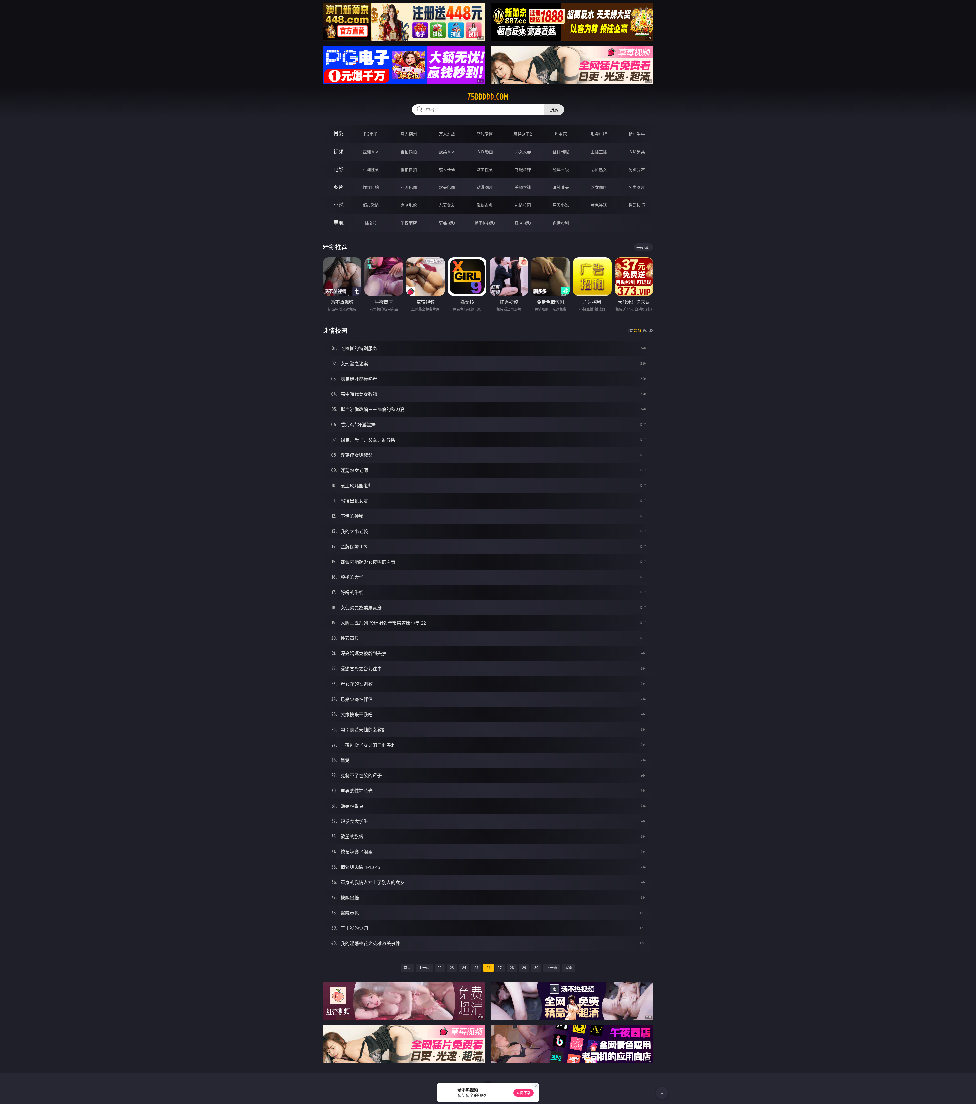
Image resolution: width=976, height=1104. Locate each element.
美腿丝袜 (523, 187)
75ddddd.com (488, 97)
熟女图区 (599, 187)
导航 (338, 222)
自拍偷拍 (409, 152)
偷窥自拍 (371, 187)
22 (440, 967)
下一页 (551, 967)
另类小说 (561, 205)
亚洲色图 (409, 187)
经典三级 (561, 169)
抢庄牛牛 (637, 134)
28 (512, 967)
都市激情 (371, 205)
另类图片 (637, 187)
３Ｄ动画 (485, 152)
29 (524, 967)
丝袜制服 (561, 152)
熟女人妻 (523, 152)
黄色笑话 (599, 205)
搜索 (554, 109)
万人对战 (447, 134)
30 (536, 967)
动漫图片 (485, 187)
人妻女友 (447, 205)
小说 (338, 205)
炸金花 (561, 134)
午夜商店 (409, 223)
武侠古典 (485, 205)
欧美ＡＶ (447, 152)
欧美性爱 (485, 169)
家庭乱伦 (409, 205)
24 (464, 967)
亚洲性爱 (371, 169)
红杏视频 (523, 223)
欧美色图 (447, 187)
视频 (338, 151)
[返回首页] (662, 1093)
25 (476, 967)
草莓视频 (447, 223)
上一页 (424, 967)
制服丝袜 (523, 169)
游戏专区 (485, 134)
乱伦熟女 (599, 169)
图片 (338, 187)
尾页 (568, 967)
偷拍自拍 (409, 169)
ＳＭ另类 (637, 152)
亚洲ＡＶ (371, 152)
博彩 (338, 133)
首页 (407, 967)
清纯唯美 (561, 187)
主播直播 (599, 152)
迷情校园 (523, 205)
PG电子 (371, 134)
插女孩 (371, 223)
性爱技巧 (637, 205)
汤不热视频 (485, 223)
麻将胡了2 (522, 134)
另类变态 (637, 169)
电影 (338, 169)
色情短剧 (561, 223)
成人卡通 (447, 169)
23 (452, 967)
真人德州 (409, 134)
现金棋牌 (599, 134)
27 (500, 967)
